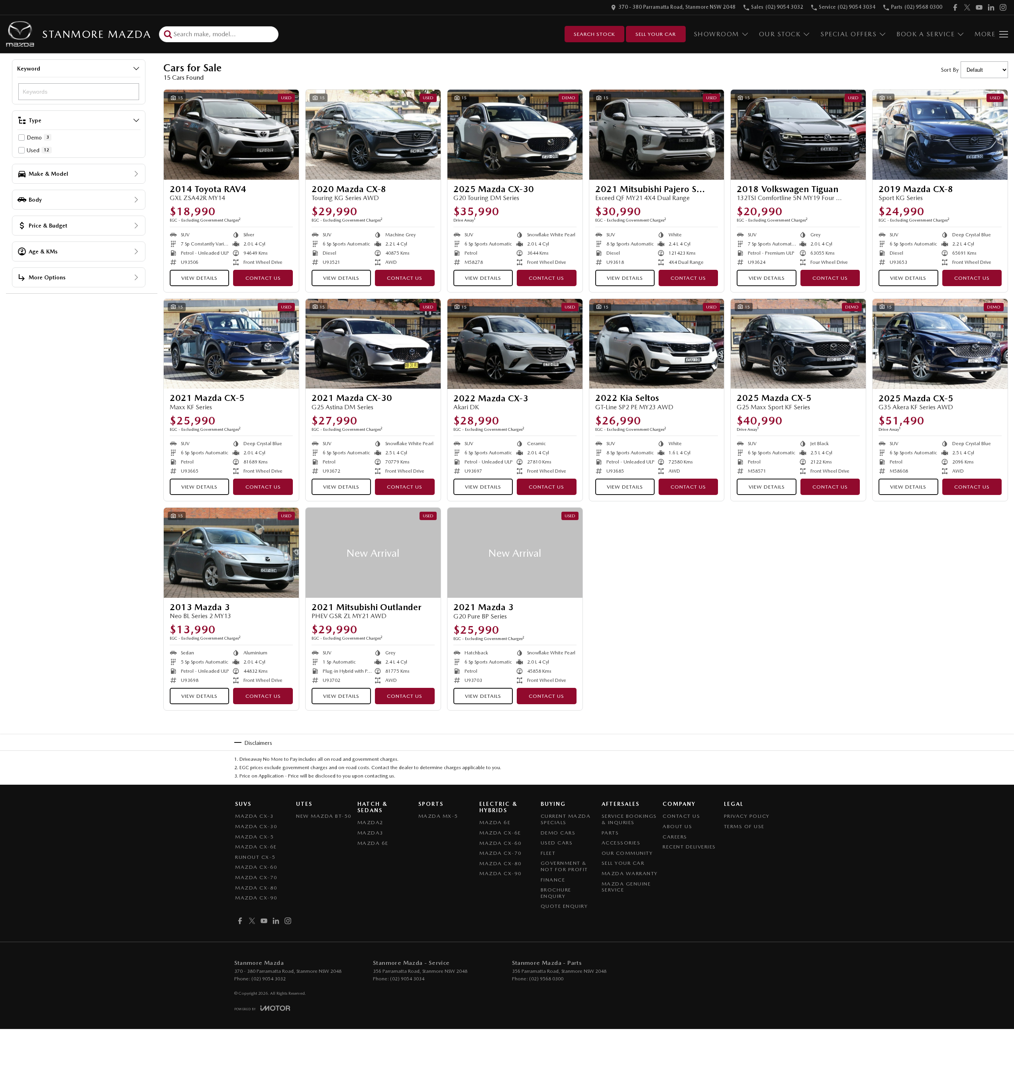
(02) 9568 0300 (546, 979)
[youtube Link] (979, 7)
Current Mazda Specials (566, 819)
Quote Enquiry (564, 906)
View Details (199, 278)
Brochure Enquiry (556, 893)
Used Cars (557, 843)
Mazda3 (370, 833)
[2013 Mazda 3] (231, 553)
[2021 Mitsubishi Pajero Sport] (656, 135)
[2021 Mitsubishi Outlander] (373, 553)
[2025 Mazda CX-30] (515, 135)
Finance (553, 880)
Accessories (621, 843)
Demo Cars (558, 833)
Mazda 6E (372, 843)
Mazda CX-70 (256, 877)
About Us (677, 826)
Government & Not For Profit (564, 866)
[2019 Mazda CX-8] (940, 135)
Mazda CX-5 (254, 837)
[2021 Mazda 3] (515, 553)
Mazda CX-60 (256, 867)
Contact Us (263, 278)
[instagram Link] (1003, 7)
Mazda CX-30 (256, 826)
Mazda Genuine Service (626, 887)
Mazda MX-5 (438, 816)
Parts (610, 833)
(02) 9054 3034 (407, 979)
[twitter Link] (967, 7)
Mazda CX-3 (254, 816)
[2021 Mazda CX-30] (373, 344)
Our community (627, 853)
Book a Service (925, 34)
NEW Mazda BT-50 (324, 816)
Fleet (548, 853)
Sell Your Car (655, 34)
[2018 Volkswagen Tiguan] (798, 135)
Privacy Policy (747, 816)
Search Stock (594, 34)
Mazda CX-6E (256, 847)
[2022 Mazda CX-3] (515, 344)
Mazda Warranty (630, 873)
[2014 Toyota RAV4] (231, 135)
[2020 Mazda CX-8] (373, 135)
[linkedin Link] (991, 7)
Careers (675, 837)
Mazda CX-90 (256, 898)
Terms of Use (744, 826)
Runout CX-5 (255, 857)
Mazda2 (370, 822)
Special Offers (848, 34)
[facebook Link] (955, 7)
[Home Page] (20, 34)
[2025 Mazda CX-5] (798, 344)
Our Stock (780, 34)
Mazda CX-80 (256, 888)
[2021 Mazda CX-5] (231, 344)
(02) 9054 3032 (268, 979)
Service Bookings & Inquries (629, 819)
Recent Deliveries (689, 847)
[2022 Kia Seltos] (656, 344)
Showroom (716, 34)
